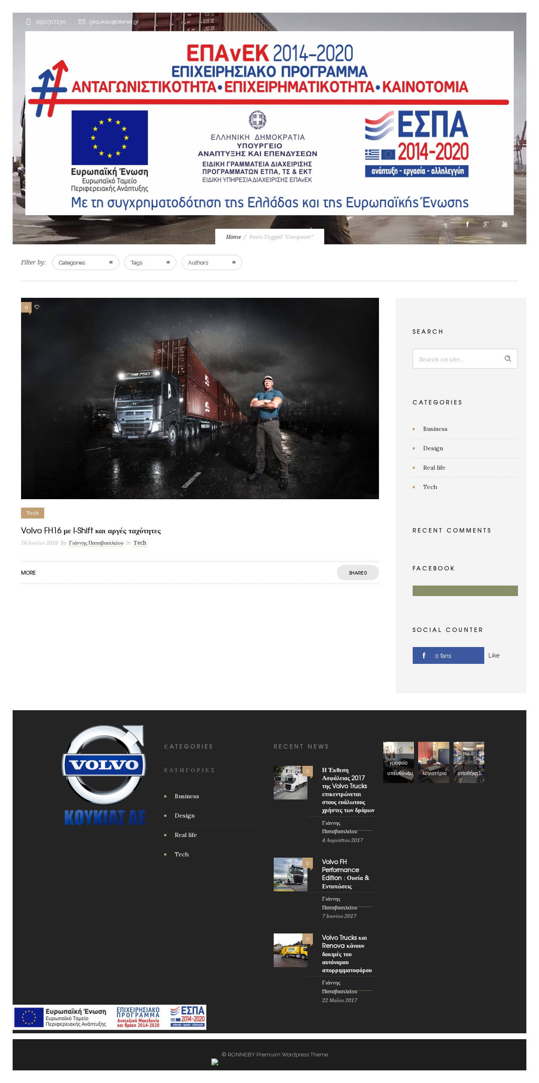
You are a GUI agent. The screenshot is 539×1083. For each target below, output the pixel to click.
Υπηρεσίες (238, 249)
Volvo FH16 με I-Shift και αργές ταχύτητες (91, 530)
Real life (434, 467)
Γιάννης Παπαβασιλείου (96, 543)
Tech (430, 487)
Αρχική (148, 249)
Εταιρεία (190, 249)
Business (435, 429)
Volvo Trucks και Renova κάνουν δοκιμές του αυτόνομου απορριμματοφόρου (347, 953)
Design (433, 448)
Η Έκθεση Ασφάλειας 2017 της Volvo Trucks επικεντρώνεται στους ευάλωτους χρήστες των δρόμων (348, 789)
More (28, 572)
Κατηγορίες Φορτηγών (311, 249)
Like (493, 655)
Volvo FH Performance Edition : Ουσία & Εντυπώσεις (345, 873)
